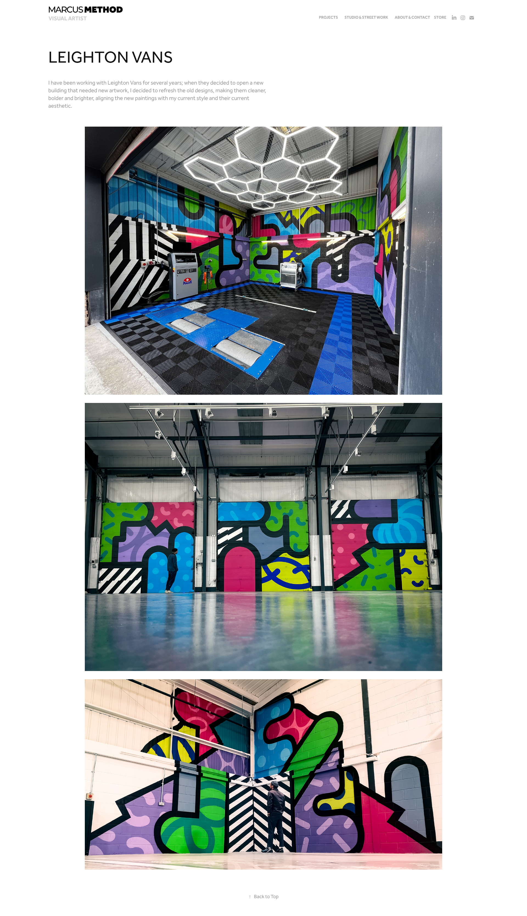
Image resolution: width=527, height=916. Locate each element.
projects (328, 18)
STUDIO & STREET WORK (366, 18)
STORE (440, 18)
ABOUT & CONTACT (412, 18)
